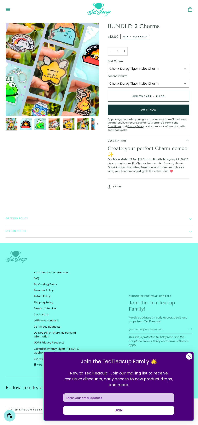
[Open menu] (11, 9)
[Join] (189, 329)
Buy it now (148, 109)
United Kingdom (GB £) (25, 409)
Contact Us (41, 314)
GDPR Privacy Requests (49, 342)
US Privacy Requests (47, 327)
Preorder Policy (44, 290)
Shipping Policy (43, 302)
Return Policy (42, 296)
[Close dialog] (189, 356)
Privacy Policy (151, 341)
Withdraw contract (46, 320)
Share (117, 186)
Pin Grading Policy (45, 284)
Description (117, 140)
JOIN (119, 410)
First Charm (115, 61)
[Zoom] (12, 109)
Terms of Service (178, 341)
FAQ (36, 278)
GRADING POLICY (17, 218)
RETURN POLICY (16, 231)
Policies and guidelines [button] (51, 272)
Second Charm (117, 76)
